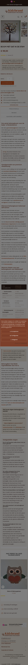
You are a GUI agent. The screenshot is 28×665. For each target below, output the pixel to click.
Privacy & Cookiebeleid (21, 343)
